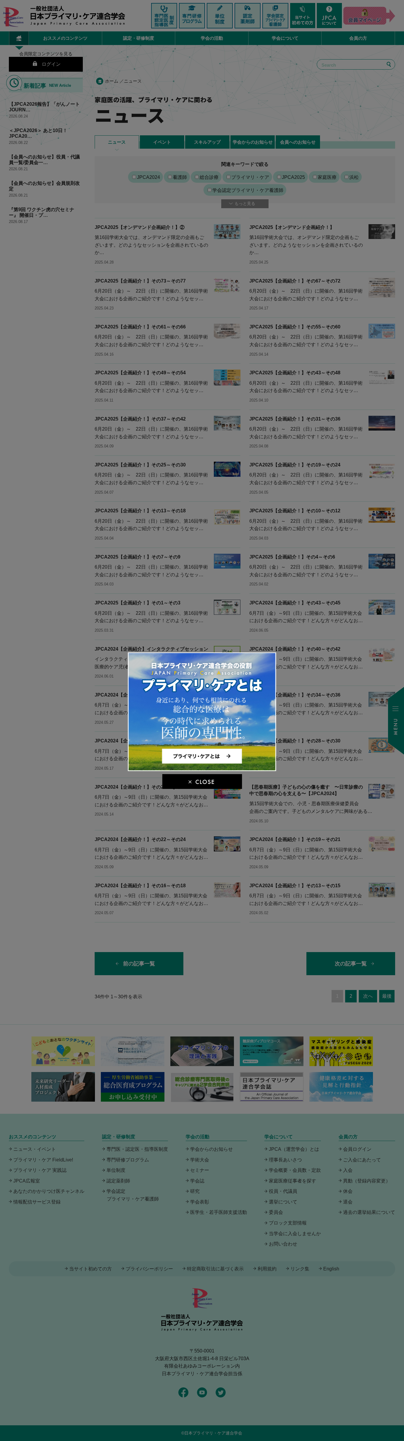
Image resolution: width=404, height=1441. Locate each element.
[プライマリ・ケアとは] (202, 768)
